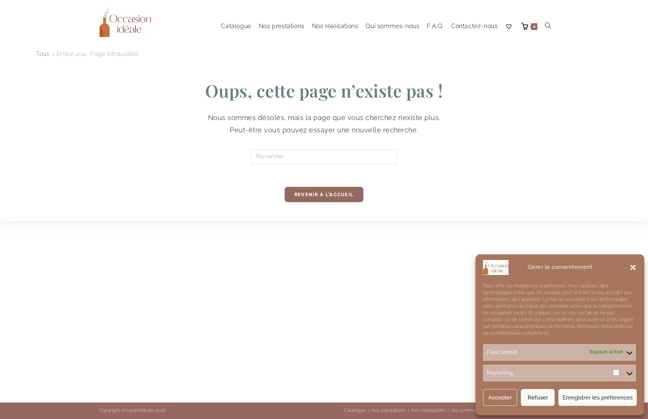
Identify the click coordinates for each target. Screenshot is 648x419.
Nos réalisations (428, 410)
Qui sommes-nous (471, 410)
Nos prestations (388, 410)
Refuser (538, 397)
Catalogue (355, 410)
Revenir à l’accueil (324, 194)
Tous (43, 53)
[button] (633, 267)
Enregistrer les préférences (597, 397)
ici (546, 333)
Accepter (500, 397)
